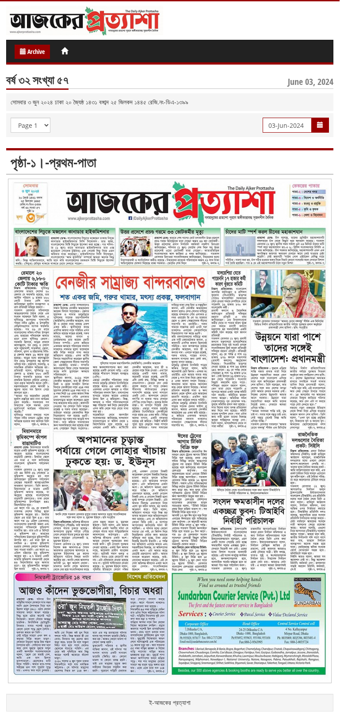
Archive (35, 51)
